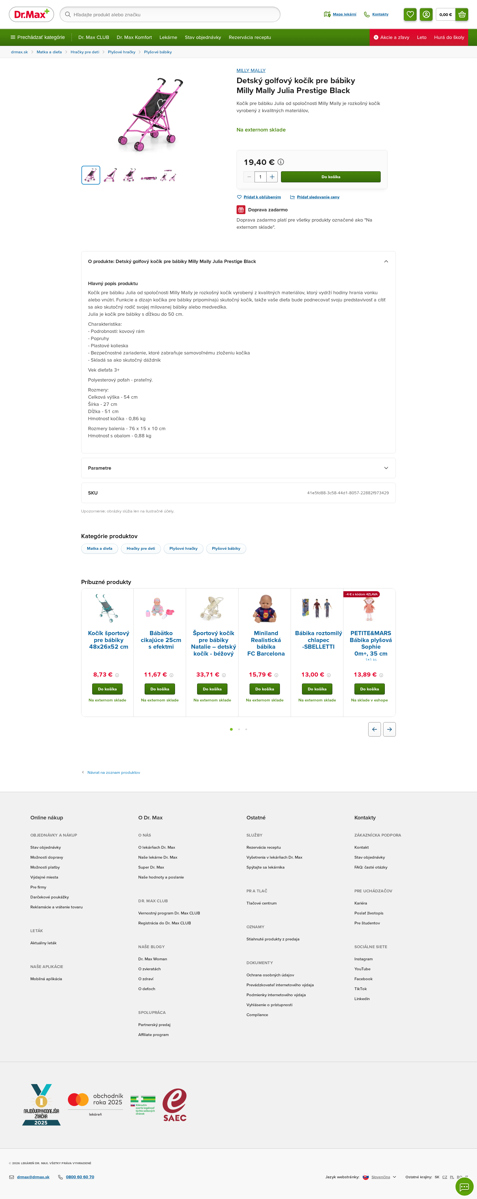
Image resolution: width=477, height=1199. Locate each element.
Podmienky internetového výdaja (276, 994)
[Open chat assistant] (464, 1186)
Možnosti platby (45, 867)
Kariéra (360, 903)
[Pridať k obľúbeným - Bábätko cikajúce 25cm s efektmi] (180, 595)
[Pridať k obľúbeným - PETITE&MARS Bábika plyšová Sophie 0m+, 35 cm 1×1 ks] (389, 595)
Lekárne (168, 37)
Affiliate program (153, 1034)
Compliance (257, 1014)
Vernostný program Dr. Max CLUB (169, 913)
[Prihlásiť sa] (426, 14)
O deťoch (146, 988)
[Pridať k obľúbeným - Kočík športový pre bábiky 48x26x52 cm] (127, 595)
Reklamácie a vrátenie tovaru (56, 906)
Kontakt (361, 847)
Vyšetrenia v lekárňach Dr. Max (274, 857)
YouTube (362, 968)
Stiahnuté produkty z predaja (273, 939)
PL (452, 1177)
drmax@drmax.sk (33, 1176)
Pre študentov (367, 923)
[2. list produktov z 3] (239, 729)
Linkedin (362, 998)
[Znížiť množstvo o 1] (249, 176)
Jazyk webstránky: (342, 1176)
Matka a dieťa (99, 548)
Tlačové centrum (262, 903)
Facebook (363, 978)
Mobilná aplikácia (46, 978)
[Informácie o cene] (281, 161)
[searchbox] (170, 14)
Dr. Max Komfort (134, 37)
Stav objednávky (203, 37)
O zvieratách (149, 968)
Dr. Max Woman (152, 958)
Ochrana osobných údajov (270, 974)
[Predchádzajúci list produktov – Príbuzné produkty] (374, 729)
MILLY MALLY (251, 70)
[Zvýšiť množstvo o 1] (272, 176)
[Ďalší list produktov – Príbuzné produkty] (389, 729)
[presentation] (107, 609)
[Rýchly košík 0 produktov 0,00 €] (461, 14)
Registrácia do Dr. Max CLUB (164, 923)
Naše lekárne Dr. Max (157, 857)
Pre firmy (38, 887)
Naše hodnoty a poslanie (161, 877)
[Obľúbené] (410, 14)
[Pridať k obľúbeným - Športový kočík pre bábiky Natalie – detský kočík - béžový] (232, 595)
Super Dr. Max (151, 867)
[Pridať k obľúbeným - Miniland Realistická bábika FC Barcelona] (285, 595)
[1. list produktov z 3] (231, 729)
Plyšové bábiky (226, 548)
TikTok (360, 988)
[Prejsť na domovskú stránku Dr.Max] (31, 14)
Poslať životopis (368, 913)
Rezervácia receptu (250, 37)
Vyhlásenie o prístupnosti (269, 1004)
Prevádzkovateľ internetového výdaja (280, 984)
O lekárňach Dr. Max (156, 847)
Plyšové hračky (183, 548)
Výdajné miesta (44, 877)
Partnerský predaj (154, 1024)
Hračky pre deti (141, 548)
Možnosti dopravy (46, 857)
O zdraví (145, 978)
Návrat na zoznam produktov (114, 772)
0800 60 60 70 (80, 1176)
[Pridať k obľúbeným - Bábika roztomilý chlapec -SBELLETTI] (337, 595)
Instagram (363, 958)
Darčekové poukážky (49, 897)
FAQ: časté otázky (370, 867)
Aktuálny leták (43, 942)
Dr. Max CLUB (93, 37)
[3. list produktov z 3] (246, 729)
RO (459, 1177)
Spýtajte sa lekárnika (266, 867)
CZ (444, 1177)
